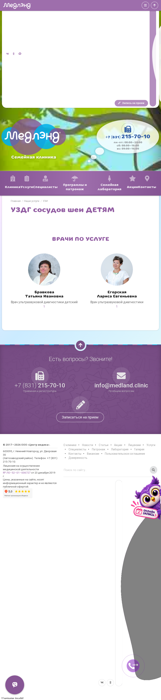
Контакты (75, 453)
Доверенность (78, 458)
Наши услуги (31, 201)
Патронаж (98, 449)
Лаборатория (119, 449)
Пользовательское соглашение (125, 453)
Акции (118, 445)
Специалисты (77, 449)
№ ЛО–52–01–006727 (17, 472)
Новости (87, 445)
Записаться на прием (80, 417)
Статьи (103, 445)
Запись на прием (133, 103)
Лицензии (134, 445)
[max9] (153, 54)
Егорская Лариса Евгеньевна (117, 294)
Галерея (139, 449)
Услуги (150, 445)
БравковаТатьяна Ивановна (44, 294)
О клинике (69, 445)
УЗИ (45, 201)
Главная (16, 201)
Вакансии (93, 453)
